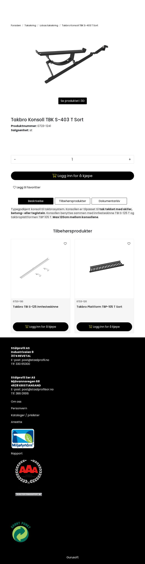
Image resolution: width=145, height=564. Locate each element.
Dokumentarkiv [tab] (109, 201)
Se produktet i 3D (73, 101)
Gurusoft (72, 557)
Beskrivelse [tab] (36, 201)
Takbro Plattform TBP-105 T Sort (99, 307)
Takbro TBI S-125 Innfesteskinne (35, 307)
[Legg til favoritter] (65, 244)
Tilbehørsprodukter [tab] (72, 201)
